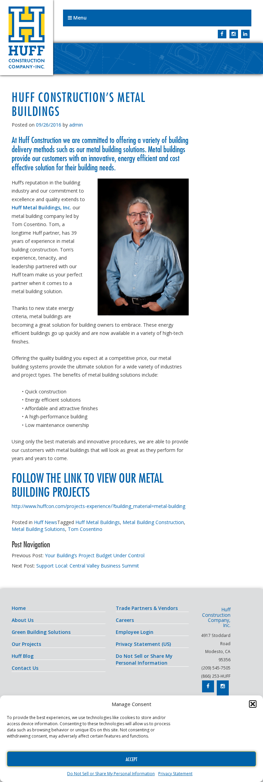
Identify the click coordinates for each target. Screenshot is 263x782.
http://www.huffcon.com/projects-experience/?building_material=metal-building (98, 506)
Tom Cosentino (85, 529)
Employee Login (134, 632)
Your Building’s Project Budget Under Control (95, 555)
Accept (131, 759)
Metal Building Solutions (38, 529)
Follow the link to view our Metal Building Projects (87, 484)
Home (19, 608)
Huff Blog (23, 656)
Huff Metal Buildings (97, 522)
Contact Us (25, 668)
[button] (252, 704)
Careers (125, 620)
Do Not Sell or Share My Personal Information (111, 774)
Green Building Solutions (41, 632)
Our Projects (26, 644)
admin (76, 124)
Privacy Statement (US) (143, 644)
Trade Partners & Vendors (147, 608)
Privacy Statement (175, 774)
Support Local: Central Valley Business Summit (87, 565)
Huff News (45, 522)
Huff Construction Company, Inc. (26, 37)
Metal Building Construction (153, 522)
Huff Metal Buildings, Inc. (41, 207)
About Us (23, 620)
